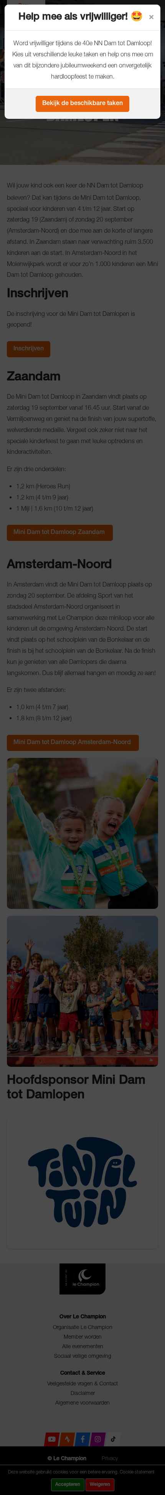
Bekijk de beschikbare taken (82, 104)
